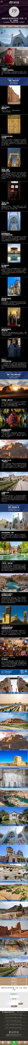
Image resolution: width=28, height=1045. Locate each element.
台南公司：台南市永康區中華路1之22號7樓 (14, 1024)
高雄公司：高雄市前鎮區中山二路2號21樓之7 (13, 1027)
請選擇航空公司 (14, 994)
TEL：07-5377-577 (7, 1029)
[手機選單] (1, 1)
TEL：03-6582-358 (7, 1018)
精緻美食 (23, 26)
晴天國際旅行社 (14, 2)
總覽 (5, 26)
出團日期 (14, 999)
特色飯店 (16, 26)
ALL (14, 1006)
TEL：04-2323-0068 (7, 1022)
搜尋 (20, 1004)
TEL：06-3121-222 (7, 1025)
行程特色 (10, 26)
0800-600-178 (21, 1012)
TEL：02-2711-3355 (7, 1015)
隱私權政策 (20, 1035)
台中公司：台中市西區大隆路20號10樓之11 (14, 1020)
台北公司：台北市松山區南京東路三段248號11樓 (14, 1014)
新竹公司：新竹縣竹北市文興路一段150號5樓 (13, 1017)
